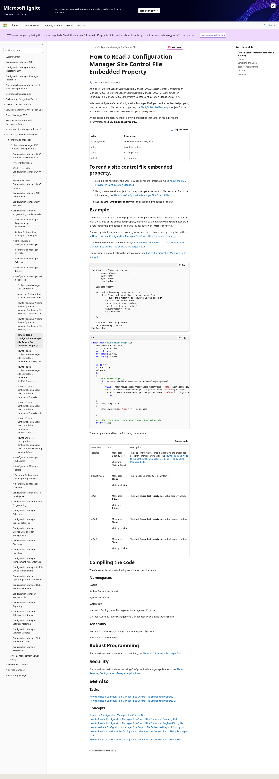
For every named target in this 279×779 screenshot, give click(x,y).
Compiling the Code (247, 62)
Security (241, 70)
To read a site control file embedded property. (255, 54)
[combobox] (23, 50)
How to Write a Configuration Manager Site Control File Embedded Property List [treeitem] (29, 407)
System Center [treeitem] (13, 56)
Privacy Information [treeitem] (22, 162)
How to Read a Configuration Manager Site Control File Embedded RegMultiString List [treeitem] (28, 373)
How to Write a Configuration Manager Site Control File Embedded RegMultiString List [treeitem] (28, 425)
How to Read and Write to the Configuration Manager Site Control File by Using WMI (136, 739)
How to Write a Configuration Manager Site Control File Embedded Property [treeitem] (28, 391)
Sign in (272, 25)
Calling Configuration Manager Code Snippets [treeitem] (27, 234)
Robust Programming (247, 66)
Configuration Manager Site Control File (116, 47)
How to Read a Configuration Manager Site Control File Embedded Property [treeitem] (29, 340)
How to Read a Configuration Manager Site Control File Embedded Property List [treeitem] (29, 356)
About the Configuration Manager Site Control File (141, 195)
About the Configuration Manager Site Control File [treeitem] (29, 296)
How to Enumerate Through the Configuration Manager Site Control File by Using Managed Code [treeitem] (29, 444)
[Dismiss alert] (273, 5)
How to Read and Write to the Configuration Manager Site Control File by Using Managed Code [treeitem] (29, 308)
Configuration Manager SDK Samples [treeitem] (26, 203)
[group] (139, 384)
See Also (241, 74)
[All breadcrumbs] (92, 47)
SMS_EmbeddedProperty (154, 107)
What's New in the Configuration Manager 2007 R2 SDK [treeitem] (27, 184)
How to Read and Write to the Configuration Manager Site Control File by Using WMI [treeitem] (29, 324)
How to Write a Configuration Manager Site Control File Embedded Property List (133, 700)
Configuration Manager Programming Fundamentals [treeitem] (26, 223)
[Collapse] (42, 44)
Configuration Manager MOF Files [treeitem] (26, 251)
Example (241, 59)
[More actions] (186, 47)
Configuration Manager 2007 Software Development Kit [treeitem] (27, 156)
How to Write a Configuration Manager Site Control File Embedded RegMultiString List (137, 727)
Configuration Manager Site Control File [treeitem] (28, 287)
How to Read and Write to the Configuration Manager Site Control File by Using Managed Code (159, 458)
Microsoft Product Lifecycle (90, 35)
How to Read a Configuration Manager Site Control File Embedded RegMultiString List (137, 723)
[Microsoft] (5, 25)
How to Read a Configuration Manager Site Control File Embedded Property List (133, 719)
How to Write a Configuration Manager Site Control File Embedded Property (134, 236)
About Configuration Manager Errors (163, 653)
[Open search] (265, 25)
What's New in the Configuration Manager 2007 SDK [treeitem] (27, 172)
